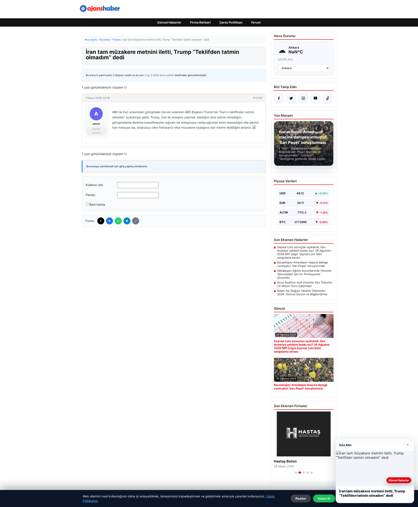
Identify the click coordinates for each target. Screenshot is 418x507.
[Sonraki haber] (326, 128)
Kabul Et (324, 498)
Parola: (91, 195)
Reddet (300, 498)
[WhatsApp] (118, 220)
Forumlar (104, 39)
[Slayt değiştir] (296, 472)
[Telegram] (126, 220)
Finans (117, 39)
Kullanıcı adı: (94, 185)
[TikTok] (328, 98)
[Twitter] (100, 220)
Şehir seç (285, 59)
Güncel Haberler (169, 22)
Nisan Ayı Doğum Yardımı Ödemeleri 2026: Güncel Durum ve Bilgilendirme (302, 292)
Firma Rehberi (200, 22)
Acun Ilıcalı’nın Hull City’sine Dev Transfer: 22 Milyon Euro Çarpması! (305, 284)
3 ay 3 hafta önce (155, 75)
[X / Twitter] (291, 98)
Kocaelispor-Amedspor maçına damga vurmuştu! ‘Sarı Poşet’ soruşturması (302, 264)
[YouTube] (315, 98)
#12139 (257, 97)
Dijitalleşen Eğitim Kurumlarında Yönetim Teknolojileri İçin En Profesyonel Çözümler (304, 274)
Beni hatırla (97, 204)
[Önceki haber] (317, 128)
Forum (256, 22)
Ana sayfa (91, 39)
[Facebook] (109, 220)
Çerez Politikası (231, 22)
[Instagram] (303, 98)
